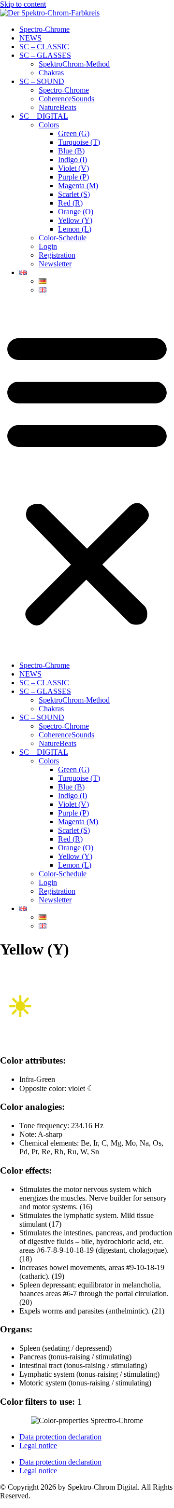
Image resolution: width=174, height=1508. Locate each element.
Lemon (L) (74, 229)
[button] (87, 477)
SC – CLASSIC (44, 46)
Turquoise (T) (79, 142)
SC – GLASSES (45, 55)
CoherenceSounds (66, 99)
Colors (49, 125)
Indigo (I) (72, 159)
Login (48, 246)
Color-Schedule (63, 238)
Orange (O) (75, 212)
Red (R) (70, 203)
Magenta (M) (78, 185)
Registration (57, 255)
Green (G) (73, 133)
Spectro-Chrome (44, 29)
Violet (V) (73, 168)
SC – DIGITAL (43, 116)
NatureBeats (57, 107)
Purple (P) (73, 177)
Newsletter (55, 264)
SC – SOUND (41, 81)
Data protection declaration (60, 1437)
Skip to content (23, 4)
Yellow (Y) (75, 220)
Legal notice (38, 1445)
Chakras (51, 73)
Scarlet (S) (74, 194)
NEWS (30, 38)
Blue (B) (71, 151)
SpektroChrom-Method (74, 64)
